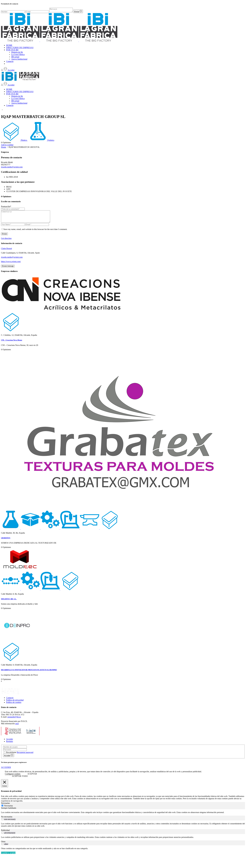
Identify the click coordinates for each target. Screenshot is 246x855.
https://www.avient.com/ (11, 261)
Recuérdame (11, 752)
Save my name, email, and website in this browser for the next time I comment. (35, 229)
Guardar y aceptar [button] (8, 853)
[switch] (2, 819)
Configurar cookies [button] (12, 774)
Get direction (6, 238)
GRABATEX (5, 538)
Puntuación (6, 206)
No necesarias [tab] (6, 817)
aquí (17, 723)
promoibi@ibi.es (14, 717)
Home (3, 147)
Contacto (9, 698)
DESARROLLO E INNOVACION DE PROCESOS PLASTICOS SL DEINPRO (29, 670)
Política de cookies (13, 702)
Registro (9, 741)
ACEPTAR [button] (32, 774)
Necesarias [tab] (5, 803)
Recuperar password (25, 752)
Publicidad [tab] (5, 830)
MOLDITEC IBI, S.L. (9, 599)
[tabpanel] (123, 812)
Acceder (9, 739)
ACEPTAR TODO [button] (20, 776)
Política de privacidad (15, 700)
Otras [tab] (3, 841)
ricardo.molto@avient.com (12, 167)
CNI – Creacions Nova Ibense (11, 340)
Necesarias (8, 806)
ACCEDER (6, 767)
